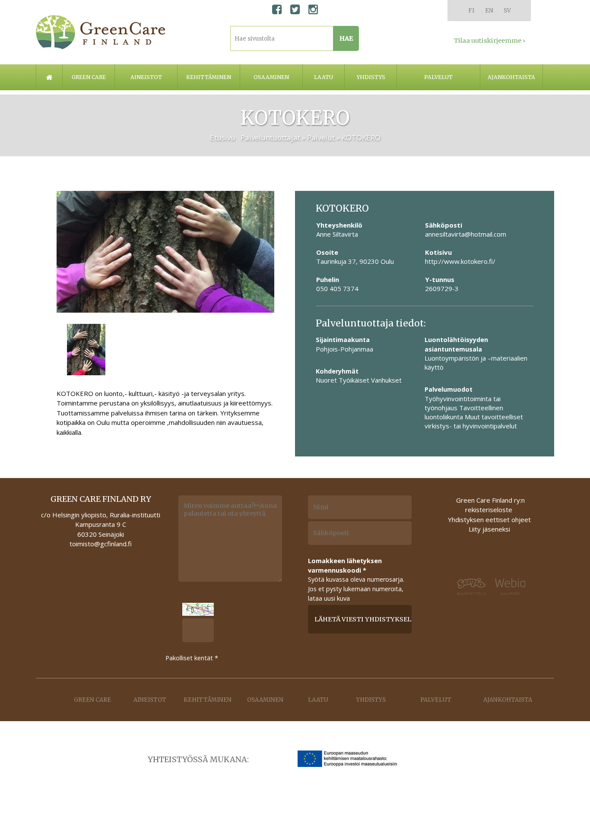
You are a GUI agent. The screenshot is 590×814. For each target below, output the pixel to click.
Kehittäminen (208, 77)
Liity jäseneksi (489, 529)
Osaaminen (271, 77)
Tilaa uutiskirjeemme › (489, 40)
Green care (89, 77)
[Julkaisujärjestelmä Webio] (511, 586)
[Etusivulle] (100, 32)
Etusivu (222, 138)
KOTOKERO (361, 138)
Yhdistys (370, 77)
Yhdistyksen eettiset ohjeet (489, 519)
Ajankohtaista (511, 77)
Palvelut (438, 77)
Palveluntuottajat (270, 138)
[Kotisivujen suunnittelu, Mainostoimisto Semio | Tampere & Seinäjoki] (468, 586)
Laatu (323, 77)
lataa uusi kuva (329, 598)
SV (507, 10)
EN (489, 10)
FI (471, 10)
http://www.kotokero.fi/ (460, 261)
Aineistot (146, 77)
